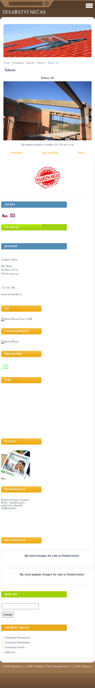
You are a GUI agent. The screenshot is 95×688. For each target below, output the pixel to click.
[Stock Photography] (10, 341)
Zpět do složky (50, 152)
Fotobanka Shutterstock (17, 637)
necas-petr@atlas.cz (11, 294)
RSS (30, 666)
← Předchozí (15, 152)
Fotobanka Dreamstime (17, 642)
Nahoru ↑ (87, 666)
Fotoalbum (18, 62)
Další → (82, 152)
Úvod (6, 62)
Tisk (48, 666)
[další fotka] (84, 110)
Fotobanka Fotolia (15, 647)
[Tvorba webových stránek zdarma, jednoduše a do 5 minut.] (25, 667)
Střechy (31, 62)
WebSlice (39, 666)
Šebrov (41, 62)
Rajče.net (10, 652)
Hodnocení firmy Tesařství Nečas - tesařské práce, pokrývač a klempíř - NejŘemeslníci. (15, 503)
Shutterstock (70, 555)
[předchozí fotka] (11, 110)
